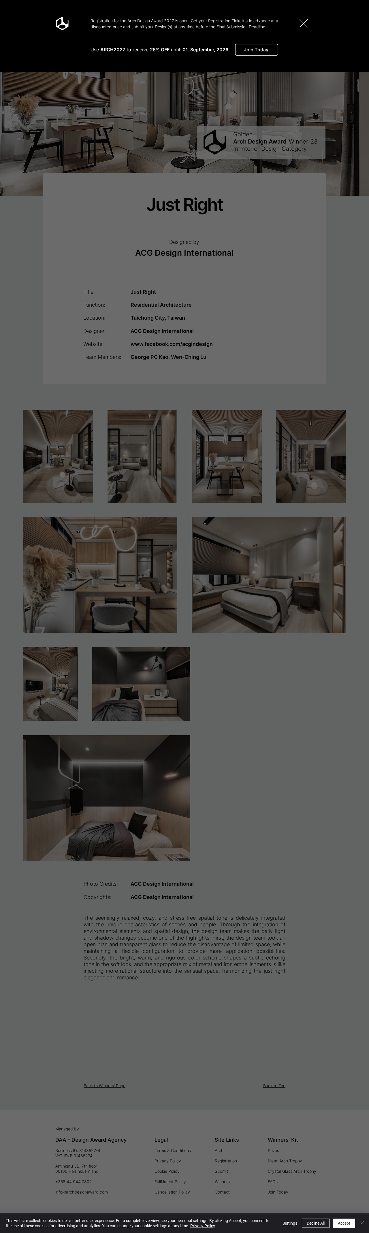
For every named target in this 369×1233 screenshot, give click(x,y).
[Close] (362, 1223)
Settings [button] (290, 1223)
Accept (344, 1223)
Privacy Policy (202, 1225)
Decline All (316, 1223)
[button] (303, 23)
